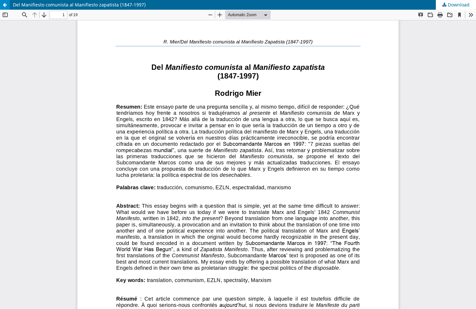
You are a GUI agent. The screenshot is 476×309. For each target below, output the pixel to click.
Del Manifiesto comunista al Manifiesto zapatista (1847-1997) (79, 5)
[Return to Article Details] (5, 5)
